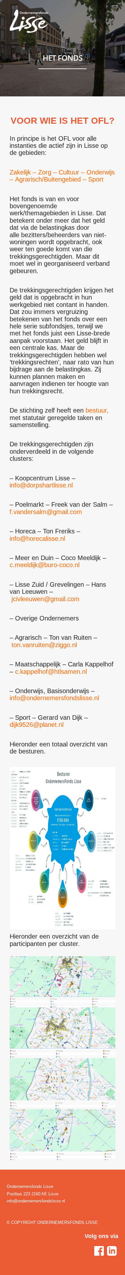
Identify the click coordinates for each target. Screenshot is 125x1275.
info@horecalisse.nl (37, 538)
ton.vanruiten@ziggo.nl (44, 644)
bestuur (96, 410)
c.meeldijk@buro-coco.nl (44, 564)
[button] (114, 7)
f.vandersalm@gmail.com (46, 511)
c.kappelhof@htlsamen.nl (51, 671)
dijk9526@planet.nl (36, 724)
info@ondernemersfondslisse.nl (54, 697)
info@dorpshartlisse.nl (41, 485)
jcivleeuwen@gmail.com (45, 598)
